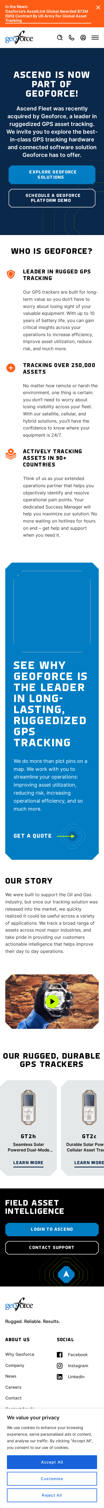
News (10, 1376)
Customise (52, 1478)
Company (14, 1365)
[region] (52, 1458)
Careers (13, 1387)
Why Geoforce (19, 1354)
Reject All (52, 1495)
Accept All (52, 1462)
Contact (13, 1398)
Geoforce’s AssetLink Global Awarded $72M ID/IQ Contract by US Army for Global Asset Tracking (46, 16)
